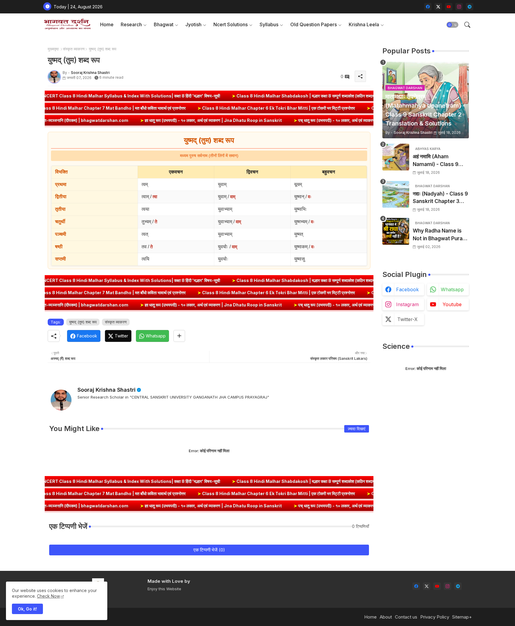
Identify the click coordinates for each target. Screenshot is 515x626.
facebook (407, 289)
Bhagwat (163, 24)
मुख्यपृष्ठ (53, 49)
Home (107, 24)
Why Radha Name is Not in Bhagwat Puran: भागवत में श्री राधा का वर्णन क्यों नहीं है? (441, 235)
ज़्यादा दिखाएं (356, 428)
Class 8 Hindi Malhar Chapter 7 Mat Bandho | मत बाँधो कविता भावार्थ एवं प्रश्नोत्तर (158, 108)
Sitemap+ (462, 617)
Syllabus (269, 24)
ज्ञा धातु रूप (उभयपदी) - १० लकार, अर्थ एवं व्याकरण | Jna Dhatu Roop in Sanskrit (161, 120)
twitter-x (407, 319)
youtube (452, 304)
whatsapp (452, 289)
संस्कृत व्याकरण (74, 49)
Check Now (48, 596)
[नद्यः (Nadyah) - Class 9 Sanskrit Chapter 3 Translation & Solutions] (395, 194)
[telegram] (469, 6)
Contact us (406, 617)
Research (131, 24)
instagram (407, 304)
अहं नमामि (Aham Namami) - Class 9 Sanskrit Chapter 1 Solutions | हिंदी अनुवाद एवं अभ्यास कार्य (440, 161)
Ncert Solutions (230, 24)
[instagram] (459, 6)
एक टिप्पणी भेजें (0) (209, 550)
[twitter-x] (438, 6)
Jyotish (193, 24)
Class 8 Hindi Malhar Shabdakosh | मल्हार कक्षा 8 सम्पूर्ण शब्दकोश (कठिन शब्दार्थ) (260, 95)
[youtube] (448, 6)
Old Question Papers (313, 24)
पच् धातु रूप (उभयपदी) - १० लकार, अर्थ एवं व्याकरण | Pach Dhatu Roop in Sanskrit (316, 120)
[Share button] (179, 336)
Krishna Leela (364, 24)
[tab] (107, 24)
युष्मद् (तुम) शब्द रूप (83, 322)
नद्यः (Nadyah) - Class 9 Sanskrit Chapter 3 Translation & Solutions (440, 198)
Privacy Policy (434, 617)
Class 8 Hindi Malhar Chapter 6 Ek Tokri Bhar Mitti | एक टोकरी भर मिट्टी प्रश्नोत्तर (324, 108)
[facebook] (428, 6)
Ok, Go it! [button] (27, 608)
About (386, 617)
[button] (452, 25)
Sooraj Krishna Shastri (106, 390)
